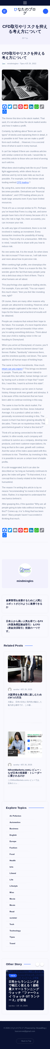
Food (12, 854)
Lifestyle (14, 886)
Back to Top (26, 1041)
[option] (25, 990)
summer (13, 918)
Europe (13, 841)
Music (12, 905)
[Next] (42, 964)
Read (12, 911)
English (13, 835)
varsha (16, 689)
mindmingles (12, 63)
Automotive (15, 822)
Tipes (22, 63)
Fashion (13, 848)
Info (11, 867)
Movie (12, 899)
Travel (12, 943)
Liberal (13, 873)
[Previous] (37, 964)
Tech (12, 924)
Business (14, 829)
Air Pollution (15, 816)
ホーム (25, 38)
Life (11, 880)
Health (13, 860)
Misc (12, 892)
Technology (15, 931)
